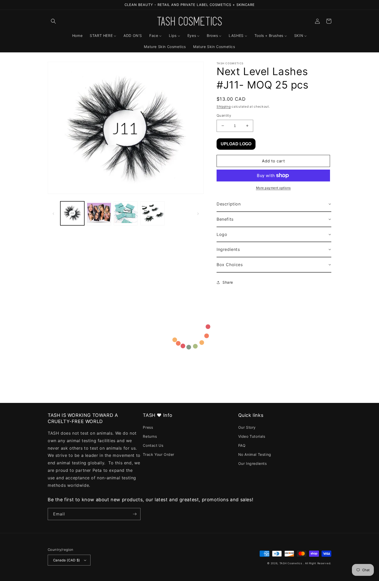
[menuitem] (77, 35)
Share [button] (228, 282)
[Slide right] (198, 213)
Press (148, 427)
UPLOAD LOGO (236, 144)
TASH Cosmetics (290, 563)
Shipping (224, 106)
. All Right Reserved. (317, 563)
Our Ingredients (252, 463)
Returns (150, 436)
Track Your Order (158, 454)
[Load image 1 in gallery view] (72, 213)
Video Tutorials (251, 436)
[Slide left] (53, 213)
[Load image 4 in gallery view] (152, 213)
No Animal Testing (254, 454)
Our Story (247, 427)
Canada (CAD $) (66, 560)
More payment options (273, 188)
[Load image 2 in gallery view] (99, 213)
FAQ (242, 445)
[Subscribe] (134, 514)
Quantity (224, 115)
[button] (53, 21)
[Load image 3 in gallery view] (126, 213)
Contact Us (153, 445)
